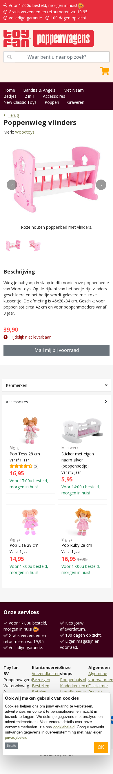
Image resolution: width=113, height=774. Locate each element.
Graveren (75, 102)
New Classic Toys (20, 102)
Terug (13, 115)
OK (101, 747)
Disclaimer (98, 685)
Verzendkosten (46, 673)
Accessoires (54, 96)
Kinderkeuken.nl (74, 685)
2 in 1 (30, 96)
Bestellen (40, 685)
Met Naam (73, 90)
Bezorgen (41, 679)
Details (11, 745)
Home (9, 90)
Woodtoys (24, 132)
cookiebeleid (63, 727)
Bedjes (10, 96)
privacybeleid (16, 737)
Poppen (52, 102)
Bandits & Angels (39, 90)
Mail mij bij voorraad (56, 350)
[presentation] (12, 185)
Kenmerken (16, 385)
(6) (29, 467)
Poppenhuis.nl (73, 679)
